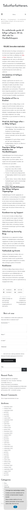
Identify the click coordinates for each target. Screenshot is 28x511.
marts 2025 (7, 418)
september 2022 (8, 446)
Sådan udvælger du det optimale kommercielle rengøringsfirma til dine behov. (7, 302)
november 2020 (8, 465)
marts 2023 (7, 444)
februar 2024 (7, 427)
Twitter (20, 289)
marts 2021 (7, 459)
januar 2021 (7, 463)
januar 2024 (7, 429)
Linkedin (20, 292)
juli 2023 (6, 437)
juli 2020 (6, 473)
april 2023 (6, 442)
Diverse (6, 485)
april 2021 (6, 458)
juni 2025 (6, 414)
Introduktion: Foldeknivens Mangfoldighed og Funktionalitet (21, 301)
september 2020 (8, 469)
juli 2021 (6, 452)
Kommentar (5, 323)
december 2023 (8, 431)
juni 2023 (6, 439)
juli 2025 (6, 412)
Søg (2, 366)
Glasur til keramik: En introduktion (9, 384)
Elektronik (6, 487)
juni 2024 (6, 422)
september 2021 (8, 448)
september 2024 (8, 420)
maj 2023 (6, 441)
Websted (3, 346)
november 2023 (8, 433)
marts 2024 (7, 425)
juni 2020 (6, 475)
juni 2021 (6, 454)
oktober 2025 (7, 408)
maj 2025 (6, 416)
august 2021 (7, 450)
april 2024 (6, 423)
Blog (5, 483)
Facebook (8, 289)
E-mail (3, 340)
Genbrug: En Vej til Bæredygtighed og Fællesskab (14, 386)
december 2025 (8, 406)
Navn (3, 334)
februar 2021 (7, 461)
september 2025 (8, 410)
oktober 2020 (7, 467)
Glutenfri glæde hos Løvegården (9, 378)
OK (15, 506)
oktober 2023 (7, 435)
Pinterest (9, 292)
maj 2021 (6, 456)
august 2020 (7, 471)
